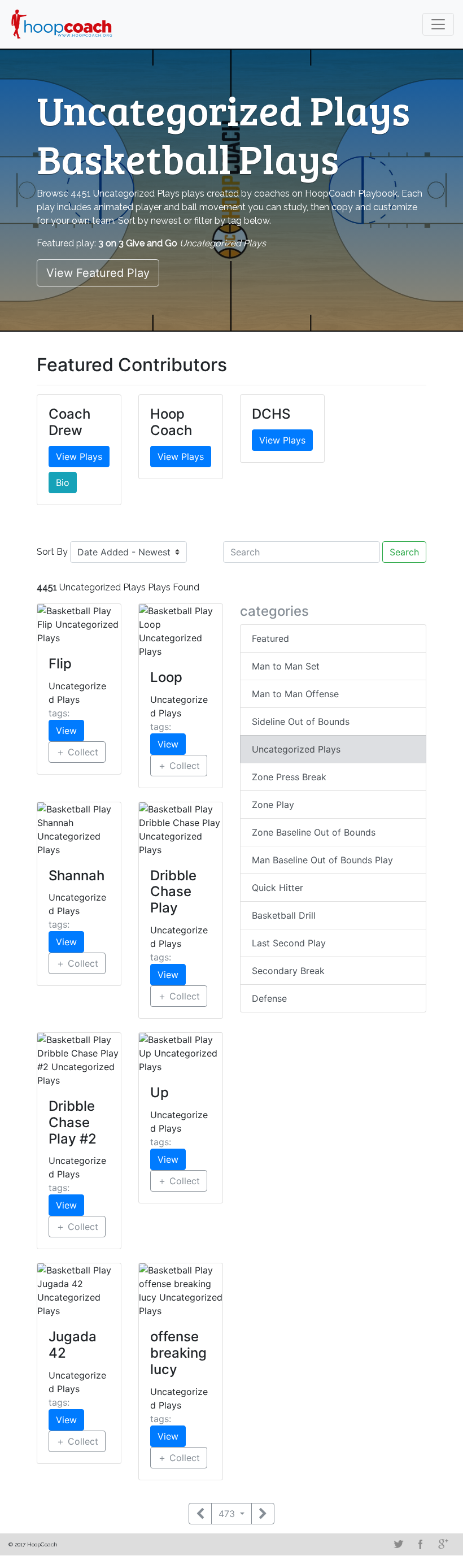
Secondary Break (288, 970)
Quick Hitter (277, 887)
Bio (62, 482)
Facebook (420, 1544)
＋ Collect (77, 752)
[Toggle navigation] (438, 24)
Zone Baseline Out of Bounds (313, 832)
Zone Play (273, 804)
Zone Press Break (289, 777)
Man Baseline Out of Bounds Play (322, 860)
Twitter (398, 1544)
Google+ (443, 1544)
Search (404, 552)
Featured (270, 638)
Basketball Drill (284, 915)
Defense (269, 998)
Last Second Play (289, 943)
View (66, 730)
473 (228, 1513)
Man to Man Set (286, 666)
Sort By (52, 551)
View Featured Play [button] (98, 273)
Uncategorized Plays (296, 749)
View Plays (79, 456)
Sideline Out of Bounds (301, 721)
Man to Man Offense (295, 693)
